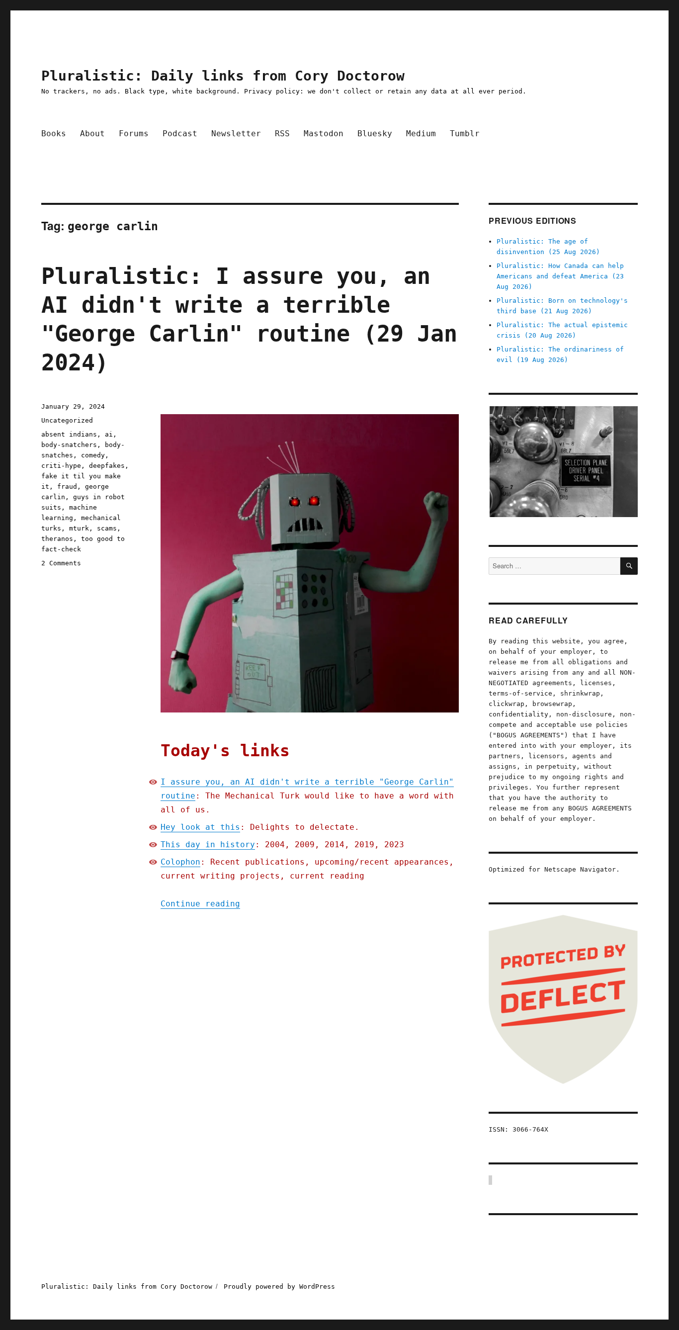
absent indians (69, 434)
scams (107, 528)
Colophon (180, 862)
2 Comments (61, 563)
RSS (282, 133)
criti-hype (61, 465)
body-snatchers (69, 444)
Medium (421, 133)
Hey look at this (200, 827)
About (92, 133)
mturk (79, 528)
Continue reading (200, 903)
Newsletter (236, 133)
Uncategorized (67, 420)
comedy (93, 455)
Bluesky (374, 133)
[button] (563, 461)
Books (53, 133)
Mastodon (323, 133)
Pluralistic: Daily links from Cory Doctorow (223, 76)
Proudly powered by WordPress (279, 1286)
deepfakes (107, 465)
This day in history (208, 844)
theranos (57, 538)
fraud (67, 486)
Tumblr (465, 133)
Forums (134, 133)
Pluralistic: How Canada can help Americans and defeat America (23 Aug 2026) (560, 276)
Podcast (180, 133)
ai (109, 434)
